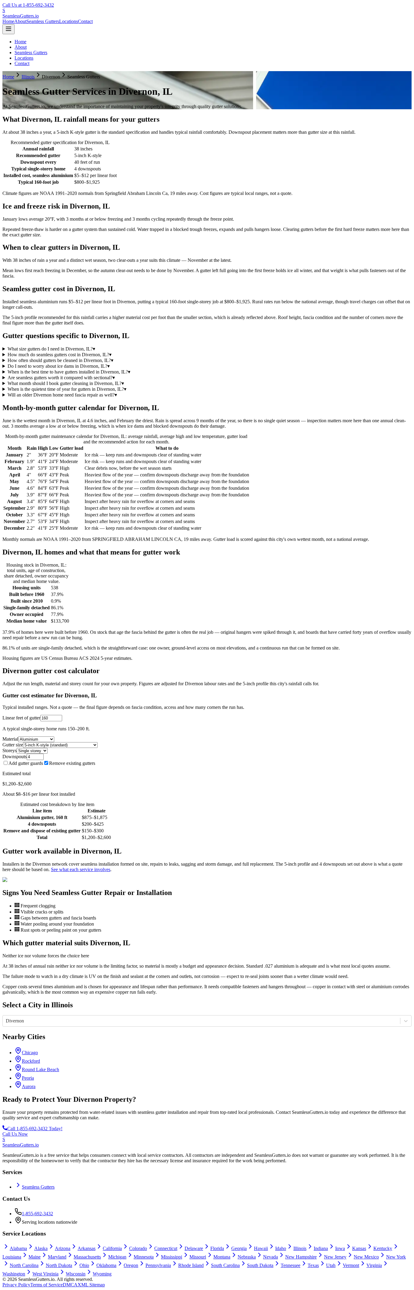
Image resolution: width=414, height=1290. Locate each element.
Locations (68, 21)
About (20, 21)
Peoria (28, 1078)
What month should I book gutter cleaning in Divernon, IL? (66, 383)
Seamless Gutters (42, 21)
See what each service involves (80, 869)
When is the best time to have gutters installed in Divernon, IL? (69, 371)
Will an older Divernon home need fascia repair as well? (62, 394)
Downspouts (14, 756)
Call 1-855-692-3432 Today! (34, 1128)
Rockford (31, 1061)
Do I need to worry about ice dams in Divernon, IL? (59, 366)
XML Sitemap (91, 1284)
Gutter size (12, 744)
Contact (85, 21)
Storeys (9, 750)
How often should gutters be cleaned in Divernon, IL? (60, 360)
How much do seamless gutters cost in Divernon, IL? (60, 354)
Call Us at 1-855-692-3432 (28, 5)
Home (8, 21)
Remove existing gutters (72, 763)
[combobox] (6, 1021)
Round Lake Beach (40, 1069)
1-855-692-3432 (37, 1213)
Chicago (30, 1052)
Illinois (28, 76)
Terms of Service (46, 1284)
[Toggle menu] (8, 29)
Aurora (28, 1086)
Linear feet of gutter (21, 717)
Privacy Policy (16, 1284)
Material (10, 739)
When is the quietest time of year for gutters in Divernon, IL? (67, 389)
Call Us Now (15, 1134)
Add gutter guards (25, 763)
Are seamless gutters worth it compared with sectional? (61, 377)
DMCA (70, 1284)
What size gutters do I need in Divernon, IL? (51, 348)
